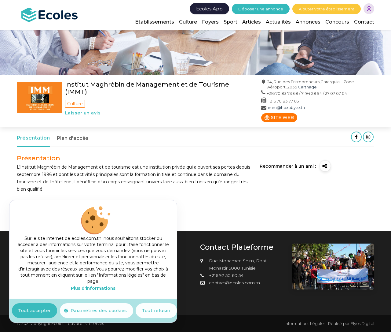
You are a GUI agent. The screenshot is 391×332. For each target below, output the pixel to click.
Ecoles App (209, 9)
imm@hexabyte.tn (286, 107)
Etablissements (154, 22)
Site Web (282, 117)
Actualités (278, 22)
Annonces (308, 22)
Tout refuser (156, 310)
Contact (364, 22)
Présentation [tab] (33, 138)
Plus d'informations (93, 288)
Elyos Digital (362, 323)
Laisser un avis (83, 113)
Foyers (210, 22)
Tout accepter (34, 310)
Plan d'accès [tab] (73, 138)
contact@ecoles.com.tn (234, 282)
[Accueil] (49, 14)
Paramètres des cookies (99, 310)
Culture (188, 22)
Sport (230, 22)
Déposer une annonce (260, 8)
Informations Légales (305, 323)
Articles (251, 22)
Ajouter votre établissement (326, 8)
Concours (337, 22)
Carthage (307, 86)
